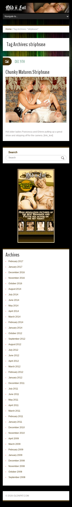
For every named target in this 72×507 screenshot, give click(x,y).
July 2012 (13, 350)
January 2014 (15, 327)
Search (12, 152)
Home (9, 29)
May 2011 (13, 399)
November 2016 (16, 278)
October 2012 (15, 333)
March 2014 (14, 316)
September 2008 (16, 477)
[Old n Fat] (36, 7)
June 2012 (13, 355)
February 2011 (15, 416)
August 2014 (14, 289)
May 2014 (13, 305)
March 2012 (14, 366)
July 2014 (13, 294)
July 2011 (13, 388)
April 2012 (13, 361)
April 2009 (13, 438)
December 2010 (16, 427)
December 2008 (16, 460)
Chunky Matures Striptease (27, 72)
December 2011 (16, 383)
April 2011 (13, 405)
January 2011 (15, 422)
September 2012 (16, 339)
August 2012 (14, 344)
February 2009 (15, 449)
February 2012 (15, 372)
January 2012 (15, 377)
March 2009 (14, 444)
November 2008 (16, 466)
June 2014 (13, 300)
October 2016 (15, 283)
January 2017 (15, 267)
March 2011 (14, 411)
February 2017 (15, 261)
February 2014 (15, 322)
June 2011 (13, 394)
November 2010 (16, 433)
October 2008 (15, 471)
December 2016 (16, 272)
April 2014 (13, 311)
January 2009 (15, 455)
